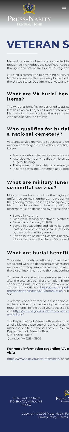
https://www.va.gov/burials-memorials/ (33, 358)
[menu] (63, 7)
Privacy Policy (47, 417)
